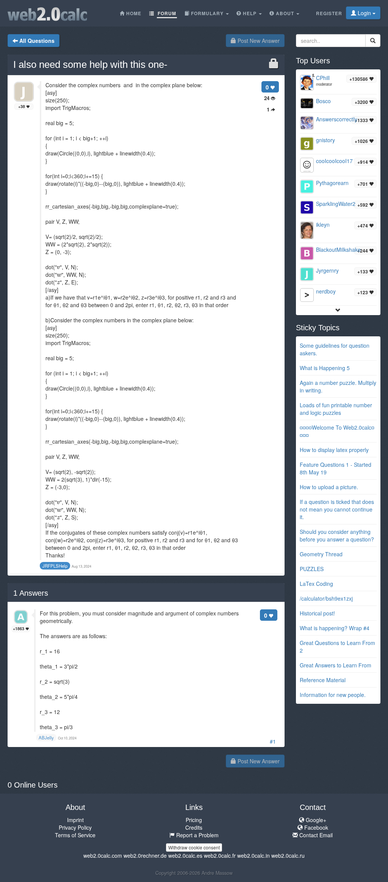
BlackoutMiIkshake (338, 249)
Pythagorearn (332, 183)
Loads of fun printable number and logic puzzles (336, 408)
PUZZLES (312, 569)
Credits (193, 827)
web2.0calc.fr (220, 855)
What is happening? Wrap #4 (334, 628)
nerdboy (326, 291)
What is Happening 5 (325, 368)
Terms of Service (75, 835)
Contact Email (315, 835)
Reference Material (323, 680)
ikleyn (323, 224)
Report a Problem (197, 835)
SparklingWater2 (335, 203)
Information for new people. (333, 694)
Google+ (315, 820)
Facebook (315, 827)
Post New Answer (258, 40)
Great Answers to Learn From (335, 665)
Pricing (194, 820)
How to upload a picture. (329, 487)
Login (364, 13)
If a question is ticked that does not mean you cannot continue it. (337, 509)
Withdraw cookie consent (194, 847)
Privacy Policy (75, 827)
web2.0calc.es (185, 855)
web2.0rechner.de (145, 855)
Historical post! (317, 613)
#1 (273, 741)
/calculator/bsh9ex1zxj (326, 598)
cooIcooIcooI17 (334, 161)
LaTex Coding (316, 583)
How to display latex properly (334, 450)
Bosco (323, 101)
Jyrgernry (327, 270)
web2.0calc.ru (288, 855)
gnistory (325, 140)
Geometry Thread (321, 554)
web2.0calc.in (253, 855)
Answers (30, 593)
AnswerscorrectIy (336, 119)
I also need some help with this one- (90, 64)
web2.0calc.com (102, 855)
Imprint (75, 820)
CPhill (323, 78)
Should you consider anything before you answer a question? (337, 535)
